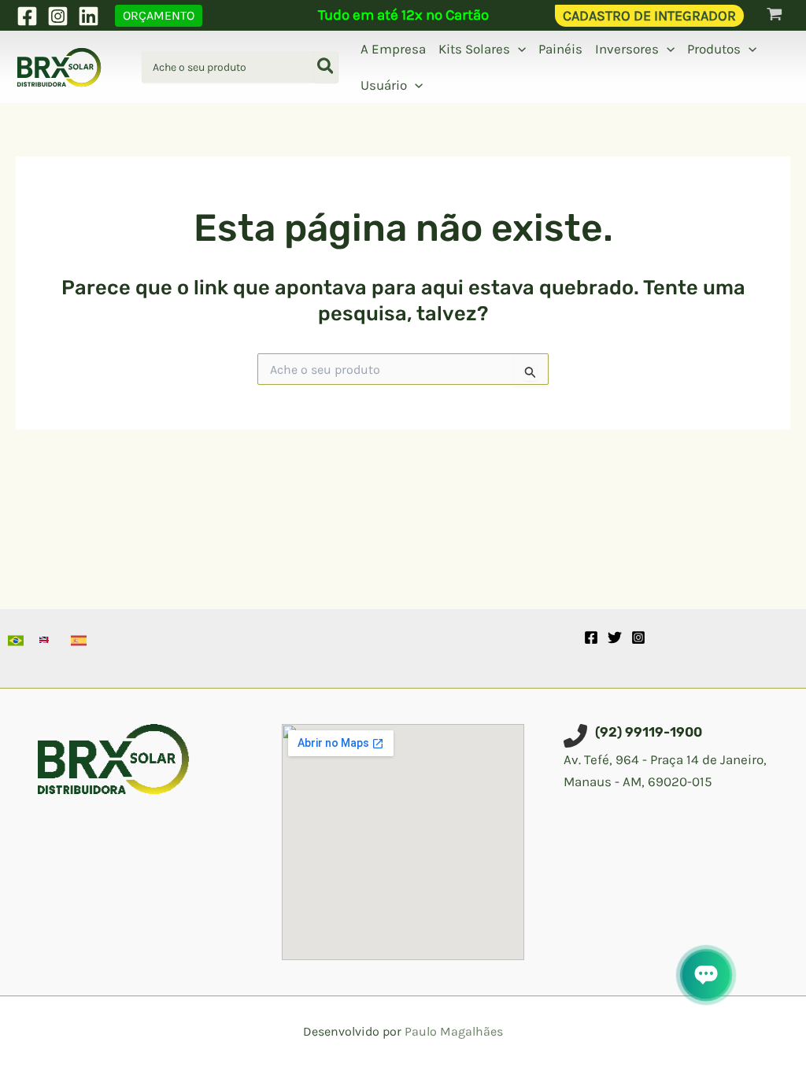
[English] (47, 640)
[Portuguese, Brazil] (16, 640)
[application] (518, 49)
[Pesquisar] (326, 67)
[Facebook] (27, 16)
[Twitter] (615, 637)
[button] (158, 16)
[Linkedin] (88, 16)
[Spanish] (79, 640)
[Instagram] (57, 16)
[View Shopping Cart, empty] (774, 15)
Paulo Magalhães (454, 1031)
